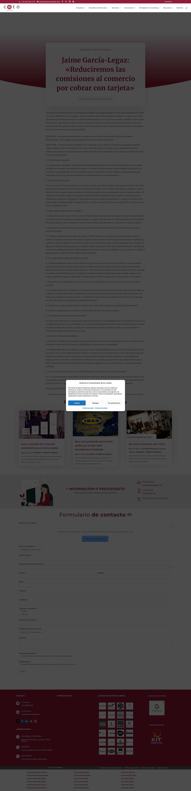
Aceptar (77, 403)
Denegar (95, 403)
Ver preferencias (114, 403)
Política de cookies (88, 408)
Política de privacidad (101, 408)
